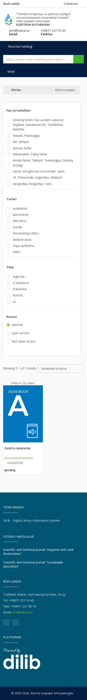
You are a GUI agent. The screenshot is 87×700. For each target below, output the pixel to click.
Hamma (17, 325)
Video (16, 252)
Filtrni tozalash (65, 90)
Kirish (11, 72)
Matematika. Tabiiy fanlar (30, 154)
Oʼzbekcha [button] (71, 4)
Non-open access (24, 341)
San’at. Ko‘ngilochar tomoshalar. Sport (39, 171)
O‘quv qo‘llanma (23, 246)
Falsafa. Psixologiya (26, 136)
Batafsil (10, 470)
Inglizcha (18, 277)
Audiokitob (20, 208)
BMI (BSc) (19, 221)
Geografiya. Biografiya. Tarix (32, 184)
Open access (20, 333)
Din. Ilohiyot (21, 142)
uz (14, 301)
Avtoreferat (20, 215)
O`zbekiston (21, 283)
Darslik (17, 227)
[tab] (41, 110)
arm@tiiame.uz (22, 612)
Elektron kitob (22, 240)
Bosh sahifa (11, 4)
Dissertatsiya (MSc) (26, 233)
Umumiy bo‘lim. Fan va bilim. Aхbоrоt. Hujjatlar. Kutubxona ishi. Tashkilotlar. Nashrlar (38, 124)
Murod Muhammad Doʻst (19, 457)
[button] (43, 110)
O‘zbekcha (20, 289)
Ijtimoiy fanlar (22, 148)
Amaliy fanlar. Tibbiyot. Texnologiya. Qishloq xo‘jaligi (43, 162)
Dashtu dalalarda (18, 448)
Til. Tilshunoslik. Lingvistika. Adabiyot (37, 177)
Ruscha (18, 295)
